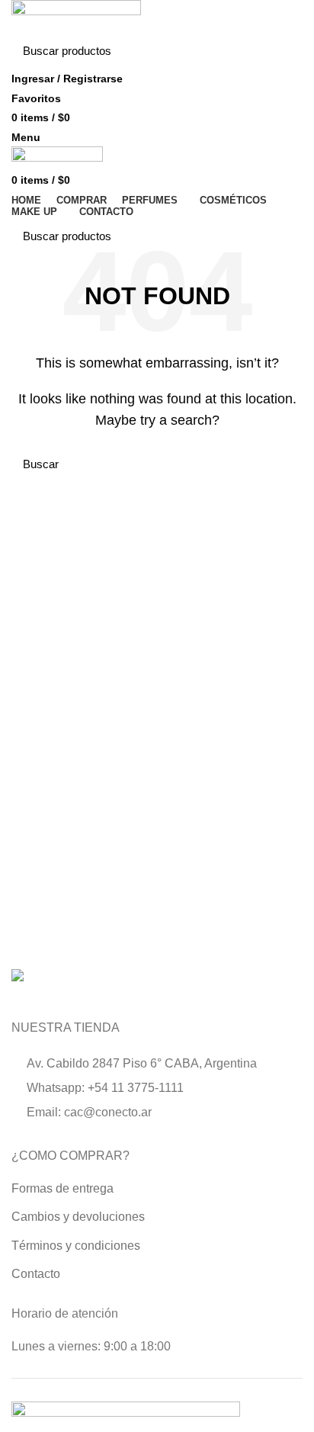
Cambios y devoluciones (78, 1216)
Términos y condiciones (75, 1245)
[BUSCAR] (282, 51)
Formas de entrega (62, 1188)
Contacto (35, 1273)
